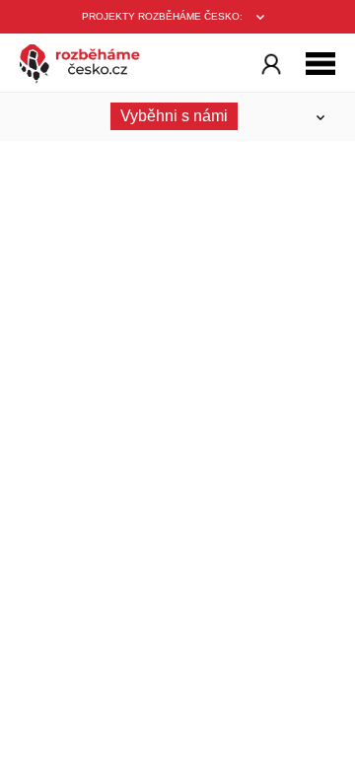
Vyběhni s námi (174, 115)
